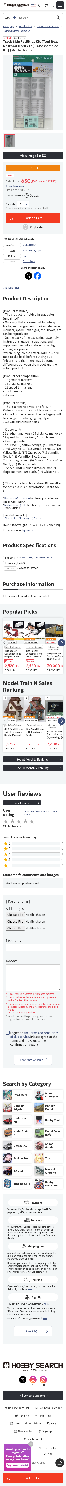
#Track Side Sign (11, 287)
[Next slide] (61, 642)
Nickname (13, 940)
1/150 (37, 250)
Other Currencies (15, 185)
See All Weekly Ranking (32, 759)
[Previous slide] (4, 642)
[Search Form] (52, 5)
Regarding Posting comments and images (41, 812)
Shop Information (48, 1448)
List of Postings (21, 802)
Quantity (10, 204)
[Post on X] (28, 276)
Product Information (17, 498)
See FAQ (31, 1331)
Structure (29, 261)
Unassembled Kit (44, 557)
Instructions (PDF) (15, 505)
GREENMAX (29, 245)
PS (24, 255)
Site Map (48, 1453)
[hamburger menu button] (60, 5)
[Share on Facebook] (37, 276)
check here (40, 1235)
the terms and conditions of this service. (34, 1034)
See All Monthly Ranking (32, 767)
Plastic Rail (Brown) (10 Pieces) (24, 518)
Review (11, 960)
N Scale (27, 250)
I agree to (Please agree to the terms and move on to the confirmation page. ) (34, 1038)
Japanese (27, 530)
